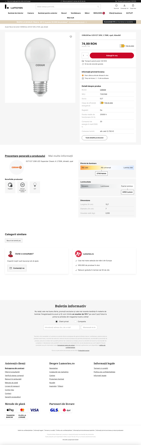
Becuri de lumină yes (14, 241)
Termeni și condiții (101, 368)
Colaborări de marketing (58, 372)
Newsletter (53, 368)
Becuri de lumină (14, 27)
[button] (71, 37)
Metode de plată (11, 383)
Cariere (52, 375)
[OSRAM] (16, 167)
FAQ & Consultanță (12, 372)
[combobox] (68, 6)
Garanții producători (13, 397)
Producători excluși (83, 350)
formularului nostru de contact (66, 345)
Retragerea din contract (14, 368)
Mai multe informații (60, 155)
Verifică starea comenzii (14, 375)
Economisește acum (77, 22)
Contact (8, 393)
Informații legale (100, 375)
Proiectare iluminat (56, 379)
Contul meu (9, 390)
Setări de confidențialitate (25, 430)
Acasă (7, 27)
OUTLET (129, 13)
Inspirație (52, 386)
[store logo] (14, 7)
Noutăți (52, 383)
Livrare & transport (12, 386)
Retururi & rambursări (13, 379)
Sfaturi (60, 386)
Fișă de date (130, 46)
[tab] (25, 156)
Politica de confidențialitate (104, 372)
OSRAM (103, 90)
